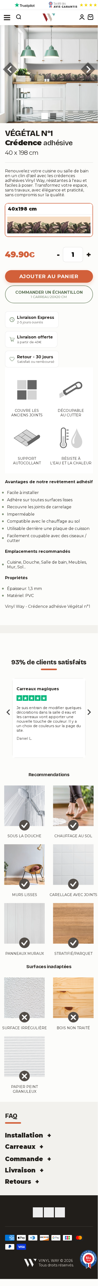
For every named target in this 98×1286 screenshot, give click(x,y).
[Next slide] (89, 712)
